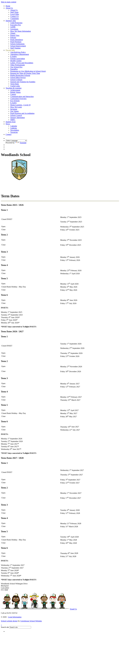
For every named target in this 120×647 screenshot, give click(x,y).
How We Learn (16, 107)
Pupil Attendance (16, 40)
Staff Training (15, 48)
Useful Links (15, 86)
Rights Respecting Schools (20, 75)
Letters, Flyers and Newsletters (21, 63)
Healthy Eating (15, 61)
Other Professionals (17, 65)
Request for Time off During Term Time (25, 73)
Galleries (13, 128)
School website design (9, 621)
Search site (5, 627)
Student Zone (11, 122)
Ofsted (12, 33)
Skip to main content (8, 2)
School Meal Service (18, 78)
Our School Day (16, 67)
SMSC (12, 120)
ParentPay (14, 69)
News (8, 124)
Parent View (14, 35)
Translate (23, 143)
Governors (14, 29)
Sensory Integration (17, 118)
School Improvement (18, 46)
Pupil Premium (15, 42)
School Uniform (16, 80)
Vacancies (14, 132)
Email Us (73, 609)
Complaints (14, 19)
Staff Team (14, 12)
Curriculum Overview (18, 99)
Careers (13, 94)
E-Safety (13, 56)
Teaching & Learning (13, 88)
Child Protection (16, 23)
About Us (9, 8)
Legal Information (14, 617)
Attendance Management (19, 54)
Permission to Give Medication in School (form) (28, 71)
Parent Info (10, 50)
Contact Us (14, 16)
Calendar (13, 126)
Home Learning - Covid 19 (20, 105)
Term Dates (14, 84)
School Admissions (17, 44)
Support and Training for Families (22, 82)
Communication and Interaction (22, 96)
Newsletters (14, 130)
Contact (8, 134)
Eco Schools (15, 101)
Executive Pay (15, 25)
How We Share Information (20, 31)
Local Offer (14, 14)
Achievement (15, 90)
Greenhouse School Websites (31, 621)
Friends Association (17, 59)
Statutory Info (11, 21)
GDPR (12, 27)
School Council (16, 115)
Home (8, 6)
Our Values (14, 111)
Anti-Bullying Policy (18, 52)
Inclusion (13, 109)
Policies (13, 37)
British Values (15, 92)
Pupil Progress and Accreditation (22, 113)
